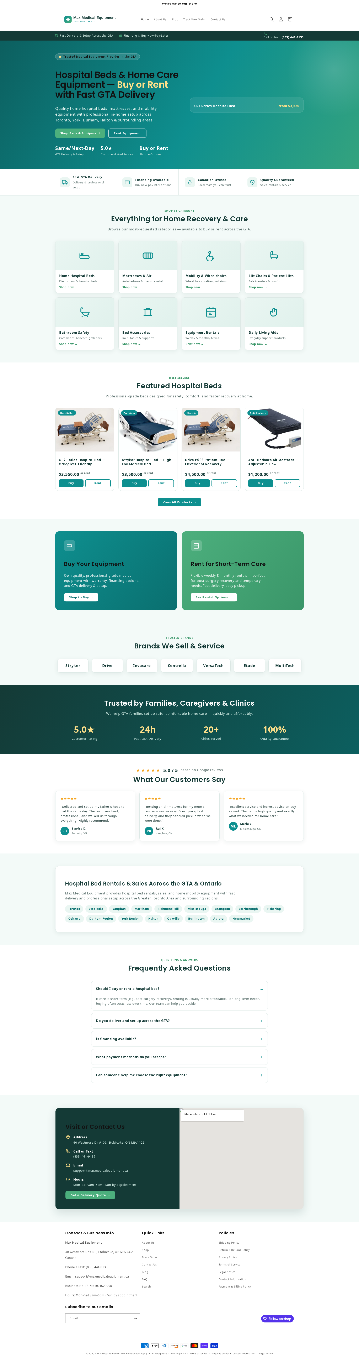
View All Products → (179, 502)
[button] (271, 19)
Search (146, 1286)
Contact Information (232, 1279)
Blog (145, 1272)
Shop (145, 1250)
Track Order (149, 1257)
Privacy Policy (228, 1257)
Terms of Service (230, 1264)
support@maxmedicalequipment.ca (102, 1276)
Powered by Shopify (137, 1353)
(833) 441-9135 (293, 37)
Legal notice (266, 1353)
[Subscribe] (135, 1318)
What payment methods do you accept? (131, 1057)
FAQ (144, 1279)
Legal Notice (227, 1272)
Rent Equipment (127, 133)
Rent (97, 483)
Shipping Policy (229, 1242)
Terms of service (198, 1353)
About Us (148, 1242)
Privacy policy (159, 1353)
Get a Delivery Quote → (90, 1195)
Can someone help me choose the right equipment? (141, 1075)
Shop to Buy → (81, 597)
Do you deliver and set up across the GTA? (133, 1020)
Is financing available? (116, 1038)
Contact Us (149, 1264)
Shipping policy (220, 1353)
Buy (71, 483)
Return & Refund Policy (234, 1250)
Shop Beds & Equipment (80, 133)
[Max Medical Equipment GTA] (99, 19)
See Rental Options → (214, 597)
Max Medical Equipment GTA (110, 1353)
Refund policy (178, 1353)
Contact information (244, 1353)
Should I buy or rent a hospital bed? (128, 988)
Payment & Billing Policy (235, 1286)
